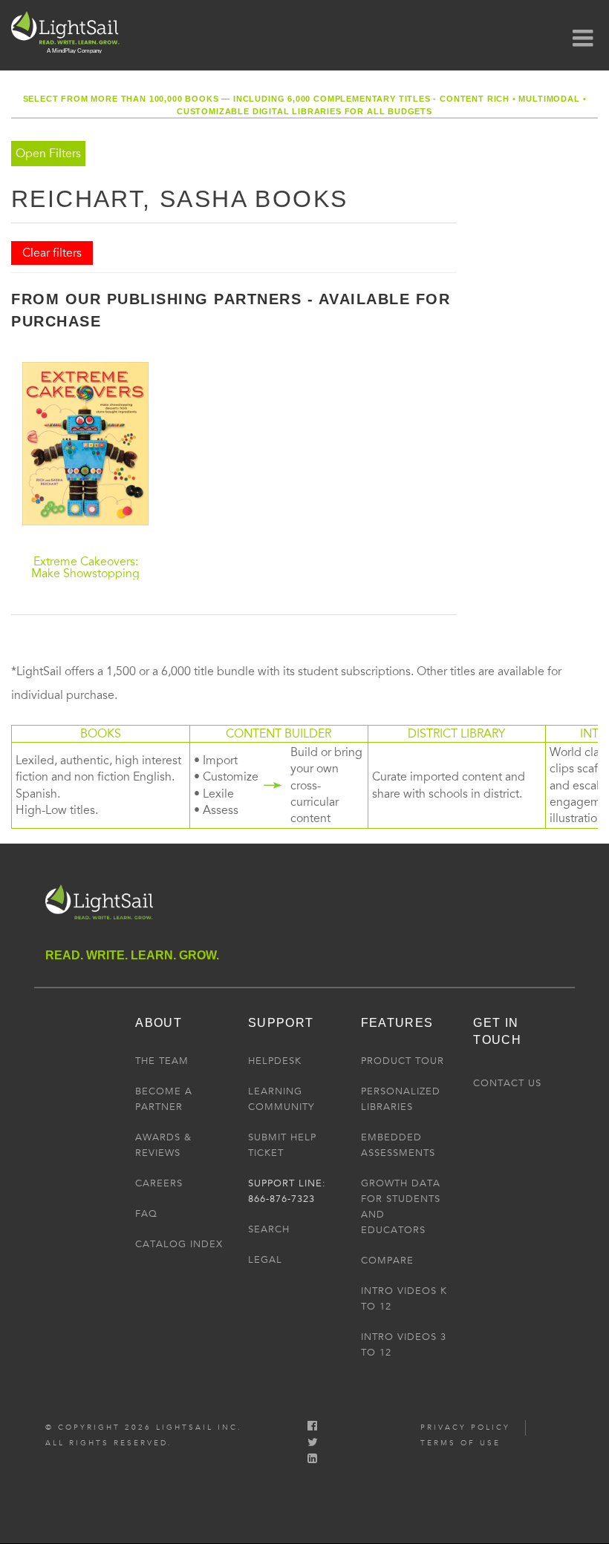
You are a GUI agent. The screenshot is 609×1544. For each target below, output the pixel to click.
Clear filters (52, 253)
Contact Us (507, 1083)
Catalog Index (179, 1244)
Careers (159, 1183)
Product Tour (402, 1061)
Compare (387, 1261)
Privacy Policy (465, 1427)
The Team (162, 1061)
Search (269, 1229)
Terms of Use (460, 1443)
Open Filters (48, 153)
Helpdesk (275, 1061)
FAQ (146, 1214)
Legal (265, 1260)
